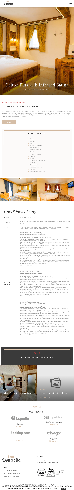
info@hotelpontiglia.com (13, 473)
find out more (6, 397)
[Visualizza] (18, 189)
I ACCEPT (63, 488)
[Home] (7, 6)
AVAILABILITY (8, 122)
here (58, 486)
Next (71, 189)
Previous (2, 189)
